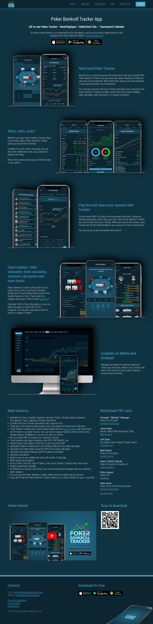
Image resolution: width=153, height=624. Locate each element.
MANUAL (85, 4)
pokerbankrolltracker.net (27, 595)
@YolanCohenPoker (109, 489)
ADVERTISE (125, 4)
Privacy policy (14, 603)
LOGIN (140, 4)
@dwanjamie (106, 434)
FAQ (112, 4)
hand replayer (69, 429)
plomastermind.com (109, 423)
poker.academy (107, 467)
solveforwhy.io (107, 456)
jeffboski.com (106, 445)
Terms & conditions (17, 600)
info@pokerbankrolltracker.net (28, 592)
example (44, 299)
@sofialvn (104, 478)
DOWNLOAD (100, 4)
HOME (73, 4)
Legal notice (13, 606)
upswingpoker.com (94, 35)
